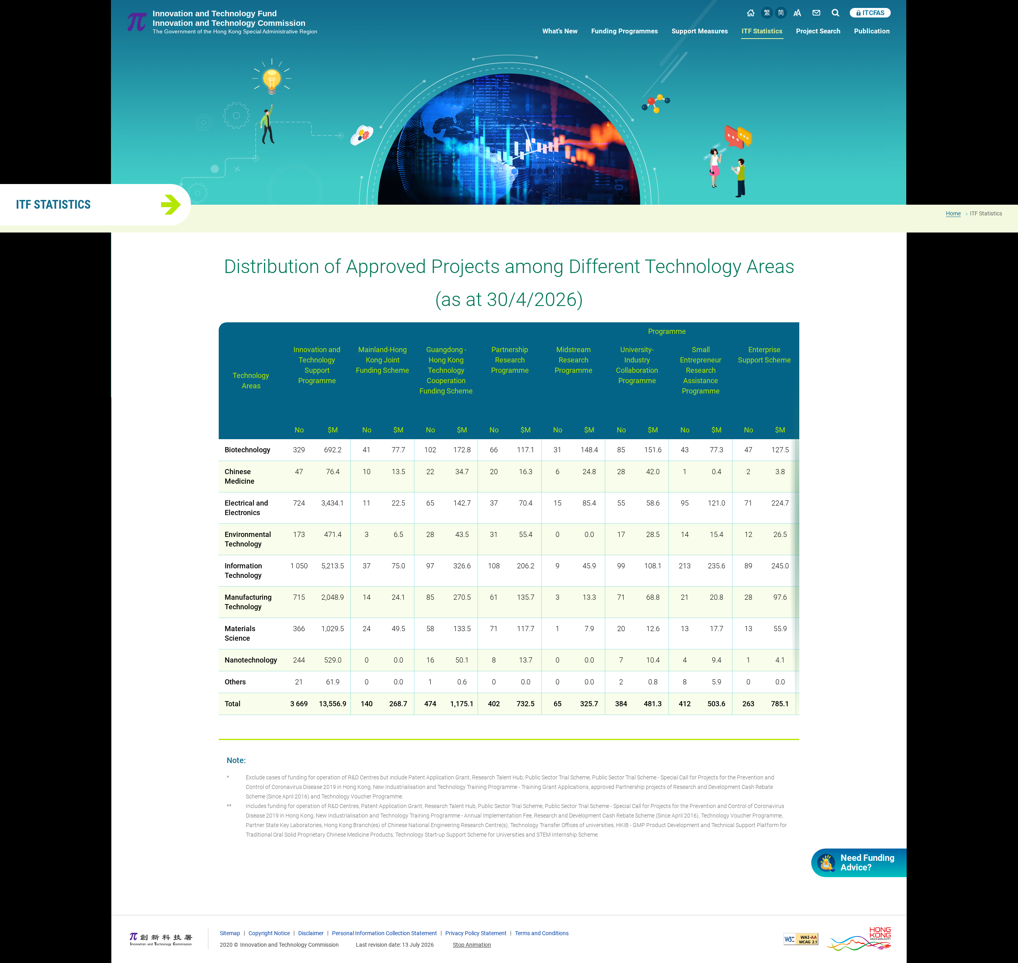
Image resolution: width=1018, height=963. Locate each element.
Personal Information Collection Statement (384, 933)
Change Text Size (797, 12)
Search (835, 12)
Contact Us (816, 12)
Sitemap (230, 933)
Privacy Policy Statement (476, 933)
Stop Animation (472, 945)
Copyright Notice (269, 933)
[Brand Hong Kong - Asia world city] (858, 939)
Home (751, 12)
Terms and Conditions (542, 933)
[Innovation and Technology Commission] (161, 939)
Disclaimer (311, 933)
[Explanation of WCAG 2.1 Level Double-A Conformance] (800, 939)
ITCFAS (873, 13)
